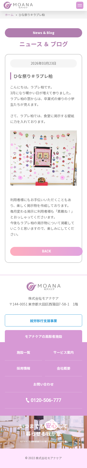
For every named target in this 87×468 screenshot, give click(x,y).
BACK (46, 251)
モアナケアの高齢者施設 (43, 336)
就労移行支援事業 (43, 320)
